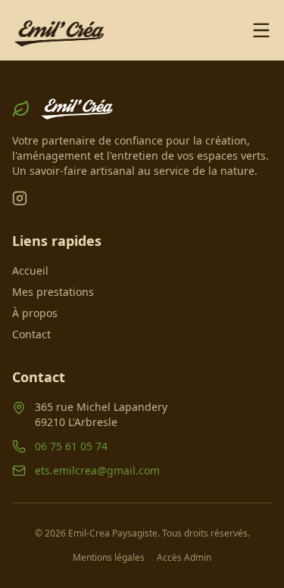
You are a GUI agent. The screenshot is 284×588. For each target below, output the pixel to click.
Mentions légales (109, 558)
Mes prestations (53, 292)
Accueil (30, 270)
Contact (31, 334)
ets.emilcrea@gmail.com (97, 470)
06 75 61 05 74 (71, 446)
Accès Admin (184, 558)
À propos (35, 313)
